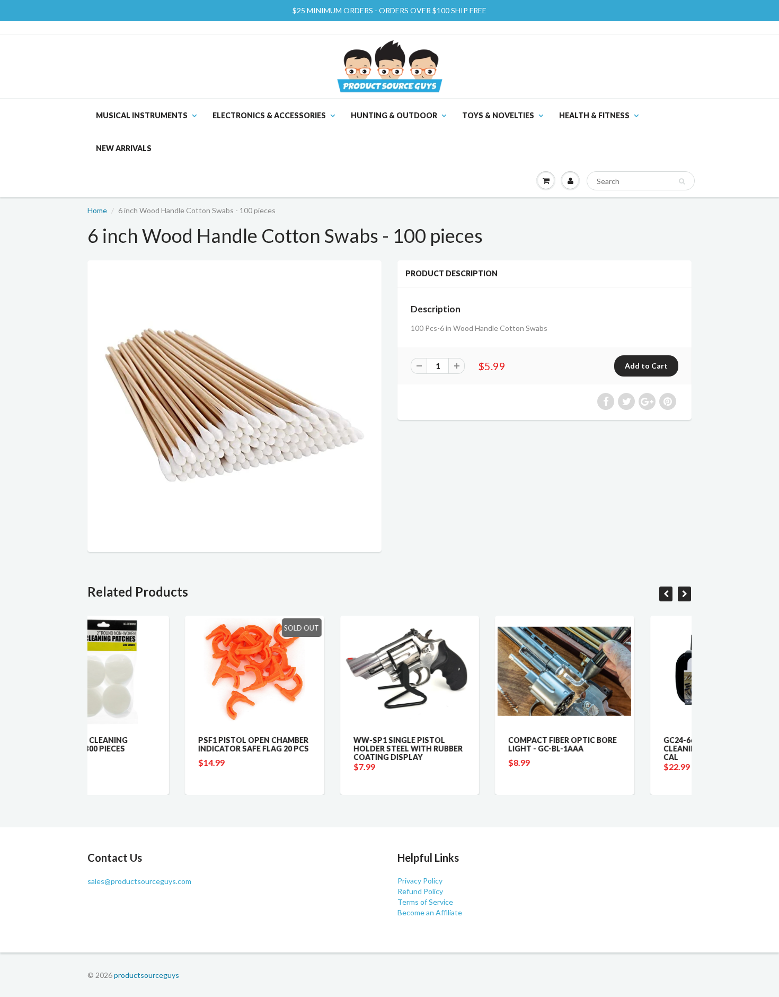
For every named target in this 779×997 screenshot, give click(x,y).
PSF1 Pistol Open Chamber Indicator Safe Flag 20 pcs (156, 744)
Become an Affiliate (429, 912)
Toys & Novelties (498, 115)
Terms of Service (425, 901)
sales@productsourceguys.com (139, 881)
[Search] (681, 181)
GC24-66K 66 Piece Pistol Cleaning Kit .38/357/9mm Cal (617, 749)
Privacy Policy (419, 880)
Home (97, 210)
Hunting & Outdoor (394, 115)
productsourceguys (146, 974)
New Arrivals (124, 148)
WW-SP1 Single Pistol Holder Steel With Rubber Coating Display (310, 749)
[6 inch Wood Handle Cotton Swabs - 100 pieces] (234, 405)
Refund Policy (420, 891)
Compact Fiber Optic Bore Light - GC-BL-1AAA (465, 744)
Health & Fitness (594, 115)
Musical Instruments (142, 115)
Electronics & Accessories (269, 115)
